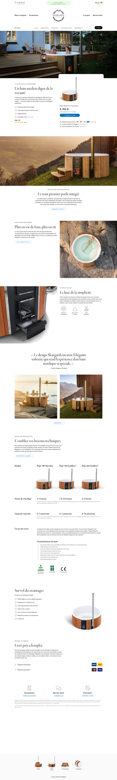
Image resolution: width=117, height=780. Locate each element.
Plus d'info (30, 117)
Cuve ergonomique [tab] (66, 28)
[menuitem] (38, 764)
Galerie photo (58, 423)
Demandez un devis (87, 695)
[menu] (20, 15)
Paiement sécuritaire (23, 670)
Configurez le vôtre (69, 115)
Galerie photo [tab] (45, 28)
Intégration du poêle (57, 209)
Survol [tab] (36, 28)
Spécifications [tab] (78, 28)
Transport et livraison (24, 665)
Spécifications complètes (23, 456)
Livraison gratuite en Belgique (58, 777)
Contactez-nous (58, 695)
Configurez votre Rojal (29, 695)
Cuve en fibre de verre (22, 242)
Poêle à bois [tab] (54, 28)
